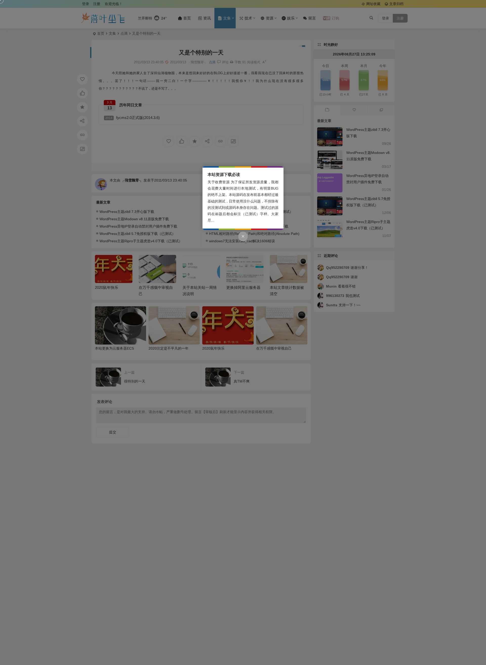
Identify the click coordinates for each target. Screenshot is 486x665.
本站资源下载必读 (224, 174)
